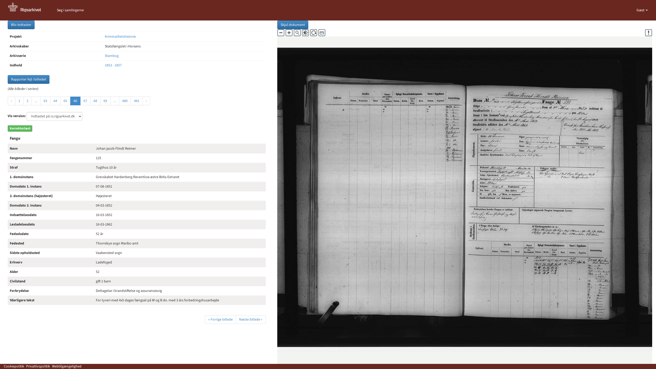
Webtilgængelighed (66, 366)
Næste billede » (250, 319)
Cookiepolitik (14, 366)
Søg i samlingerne (70, 10)
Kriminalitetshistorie (120, 36)
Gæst (641, 10)
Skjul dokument (293, 24)
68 (95, 101)
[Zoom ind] (289, 32)
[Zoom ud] (280, 32)
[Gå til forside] (27, 10)
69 (105, 101)
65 (65, 101)
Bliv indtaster (21, 24)
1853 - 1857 (113, 65)
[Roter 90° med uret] (313, 32)
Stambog (112, 55)
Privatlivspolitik (38, 366)
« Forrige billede (220, 319)
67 (85, 101)
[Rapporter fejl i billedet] (648, 32)
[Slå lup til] (297, 32)
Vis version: (17, 116)
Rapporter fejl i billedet (28, 79)
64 (55, 101)
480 (125, 101)
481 (136, 101)
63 (45, 101)
